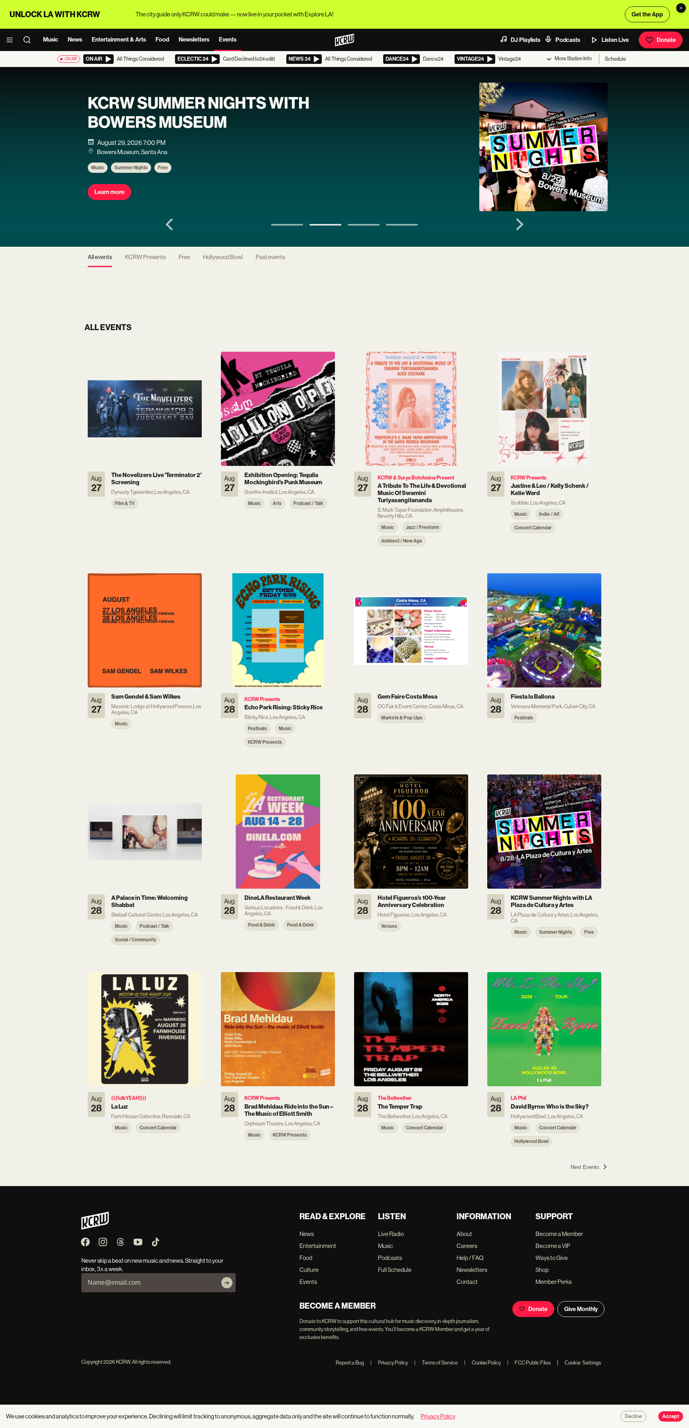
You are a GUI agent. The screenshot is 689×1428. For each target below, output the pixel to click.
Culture (309, 1269)
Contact (467, 1281)
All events (100, 257)
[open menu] (12, 40)
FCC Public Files (529, 1363)
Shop (542, 1269)
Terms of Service (436, 1363)
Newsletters (194, 39)
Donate (666, 40)
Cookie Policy (482, 1363)
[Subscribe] (226, 1282)
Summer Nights (131, 167)
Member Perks (553, 1281)
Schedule (615, 59)
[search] (29, 40)
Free (163, 167)
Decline (633, 1416)
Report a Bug (350, 1363)
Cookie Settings (583, 1363)
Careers (467, 1245)
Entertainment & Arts (119, 39)
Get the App (647, 14)
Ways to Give (551, 1257)
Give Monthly (581, 1309)
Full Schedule (394, 1269)
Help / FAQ (470, 1257)
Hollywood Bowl (223, 257)
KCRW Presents (145, 257)
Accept (670, 1416)
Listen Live (615, 40)
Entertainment (317, 1245)
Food (162, 39)
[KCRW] (95, 1227)
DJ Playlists (525, 40)
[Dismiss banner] (681, 8)
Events (227, 39)
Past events (270, 257)
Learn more (109, 192)
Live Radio (391, 1233)
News (75, 39)
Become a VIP (552, 1245)
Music (50, 39)
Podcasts (567, 40)
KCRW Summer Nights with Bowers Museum (198, 113)
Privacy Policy (389, 1363)
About (464, 1233)
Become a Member (559, 1233)
